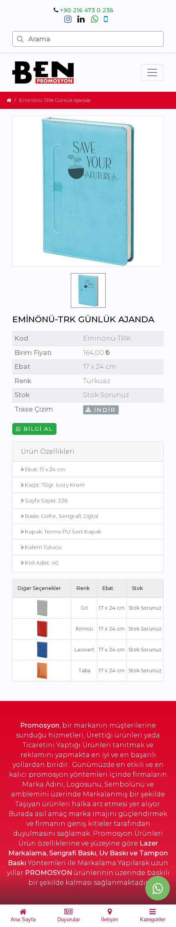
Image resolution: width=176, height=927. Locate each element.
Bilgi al (37, 429)
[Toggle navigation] (152, 72)
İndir (104, 410)
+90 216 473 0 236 (86, 10)
